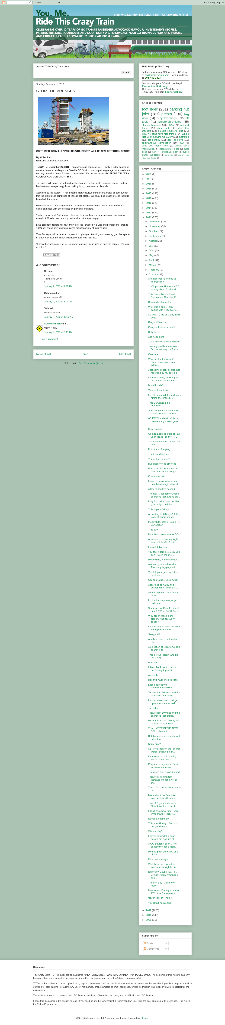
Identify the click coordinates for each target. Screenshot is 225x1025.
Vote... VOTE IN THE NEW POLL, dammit (163, 730)
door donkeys (175, 139)
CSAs (171, 125)
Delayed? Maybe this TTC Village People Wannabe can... (163, 874)
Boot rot (152, 662)
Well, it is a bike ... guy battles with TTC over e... (163, 308)
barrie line (169, 155)
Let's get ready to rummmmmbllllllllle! (160, 686)
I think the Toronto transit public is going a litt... (162, 669)
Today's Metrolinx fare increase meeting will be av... (163, 779)
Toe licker (153, 708)
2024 (149, 178)
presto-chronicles (169, 121)
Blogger (144, 1018)
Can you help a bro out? (161, 327)
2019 (149, 183)
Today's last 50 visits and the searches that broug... (164, 694)
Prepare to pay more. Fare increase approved (163, 766)
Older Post (124, 354)
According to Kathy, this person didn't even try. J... (163, 586)
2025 (149, 174)
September (155, 236)
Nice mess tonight (158, 859)
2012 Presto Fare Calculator (164, 341)
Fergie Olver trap (157, 322)
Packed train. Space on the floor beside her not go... (163, 470)
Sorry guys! (154, 743)
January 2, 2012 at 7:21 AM (58, 286)
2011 (149, 910)
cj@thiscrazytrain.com (157, 74)
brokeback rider (170, 152)
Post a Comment (49, 339)
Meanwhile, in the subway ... (164, 559)
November (155, 226)
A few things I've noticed (161, 488)
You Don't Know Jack (160, 902)
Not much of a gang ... (160, 449)
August (153, 240)
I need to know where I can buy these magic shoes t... (164, 483)
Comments (152, 948)
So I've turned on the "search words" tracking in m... (164, 750)
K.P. (154, 152)
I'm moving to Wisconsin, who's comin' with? (162, 758)
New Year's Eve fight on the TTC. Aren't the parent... (163, 892)
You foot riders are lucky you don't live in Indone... (164, 553)
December (155, 221)
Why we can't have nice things (159, 133)
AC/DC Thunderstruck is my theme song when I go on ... (163, 421)
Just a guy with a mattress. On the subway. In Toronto (164, 348)
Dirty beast (154, 332)
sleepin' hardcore (151, 125)
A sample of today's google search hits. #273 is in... (163, 541)
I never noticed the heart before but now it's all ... (162, 837)
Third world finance (158, 454)
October (154, 231)
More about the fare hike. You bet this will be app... (163, 797)
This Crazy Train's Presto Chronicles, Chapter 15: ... (164, 296)
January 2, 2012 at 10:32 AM (58, 317)
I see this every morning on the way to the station (163, 379)
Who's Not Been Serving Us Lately (165, 135)
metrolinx (184, 136)
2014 (149, 207)
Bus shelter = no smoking (162, 463)
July (151, 245)
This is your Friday (158, 509)
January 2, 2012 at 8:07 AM (58, 301)
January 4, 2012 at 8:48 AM (58, 332)
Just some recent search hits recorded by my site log (164, 371)
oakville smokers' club (170, 130)
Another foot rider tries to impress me (162, 280)
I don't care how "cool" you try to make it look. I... (163, 812)
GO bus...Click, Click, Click (163, 579)
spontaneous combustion (156, 142)
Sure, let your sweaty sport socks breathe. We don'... (163, 412)
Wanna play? (155, 831)
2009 (149, 919)
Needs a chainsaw (158, 818)
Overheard (154, 354)
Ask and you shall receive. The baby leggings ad (162, 566)
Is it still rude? (155, 385)
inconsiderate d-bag (169, 149)
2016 (149, 198)
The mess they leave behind (164, 772)
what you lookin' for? (155, 145)
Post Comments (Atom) (91, 363)
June (152, 250)
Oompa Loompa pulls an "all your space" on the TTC (164, 435)
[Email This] (44, 255)
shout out (163, 128)
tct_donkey (154, 139)
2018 (149, 188)
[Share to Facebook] (54, 255)
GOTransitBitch (52, 323)
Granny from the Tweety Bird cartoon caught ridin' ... (164, 722)
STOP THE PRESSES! (160, 898)
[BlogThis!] (48, 255)
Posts (149, 943)
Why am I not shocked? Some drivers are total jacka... (161, 362)
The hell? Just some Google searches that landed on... (164, 495)
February (154, 269)
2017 (149, 193)
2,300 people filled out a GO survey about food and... (163, 288)
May (151, 255)
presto (166, 114)
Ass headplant (156, 336)
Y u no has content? (159, 459)
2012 (149, 217)
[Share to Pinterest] (58, 255)
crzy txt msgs (167, 118)
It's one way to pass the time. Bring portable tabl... (164, 628)
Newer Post (43, 354)
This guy (153, 529)
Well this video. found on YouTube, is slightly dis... (163, 866)
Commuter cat (156, 476)
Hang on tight (155, 429)
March (153, 264)
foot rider (150, 109)
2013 (149, 212)
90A (181, 142)
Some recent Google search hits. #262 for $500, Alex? (163, 609)
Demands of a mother (160, 302)
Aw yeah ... (154, 675)
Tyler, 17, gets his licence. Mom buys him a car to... (163, 805)
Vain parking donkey (159, 390)
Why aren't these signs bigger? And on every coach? (161, 618)
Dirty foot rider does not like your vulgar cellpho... (163, 503)
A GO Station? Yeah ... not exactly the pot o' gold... (162, 845)
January (154, 274)
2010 (149, 915)
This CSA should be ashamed (159, 404)
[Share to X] (51, 255)
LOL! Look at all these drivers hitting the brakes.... (164, 396)
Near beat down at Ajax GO (163, 534)
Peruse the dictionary (155, 86)
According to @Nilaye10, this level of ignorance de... (164, 515)
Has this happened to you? (163, 679)
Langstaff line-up (157, 547)
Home (84, 354)
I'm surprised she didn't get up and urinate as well (163, 702)
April (152, 260)
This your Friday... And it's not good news (162, 825)
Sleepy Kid (154, 634)
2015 (149, 202)
